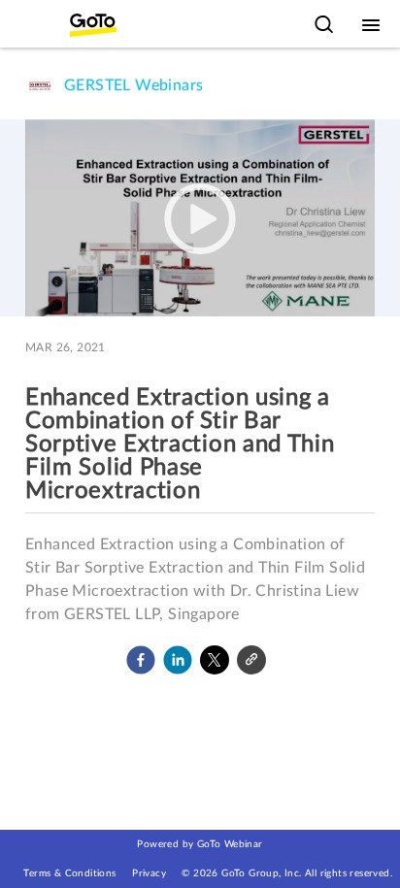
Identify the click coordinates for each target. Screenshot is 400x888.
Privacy (149, 873)
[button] (140, 659)
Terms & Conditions (69, 873)
